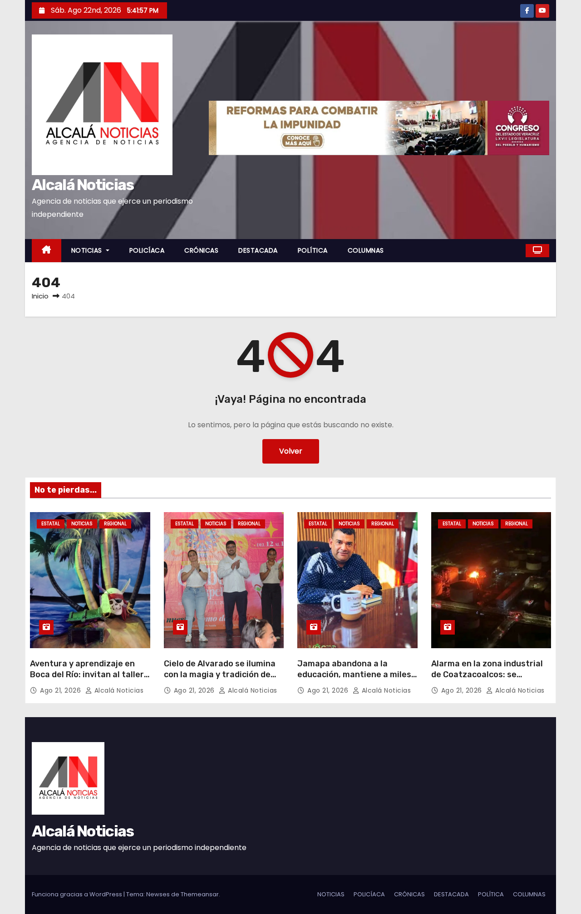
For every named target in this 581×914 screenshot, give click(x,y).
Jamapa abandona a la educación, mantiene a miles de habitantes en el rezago (354, 674)
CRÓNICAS (201, 250)
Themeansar (200, 894)
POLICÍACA (147, 250)
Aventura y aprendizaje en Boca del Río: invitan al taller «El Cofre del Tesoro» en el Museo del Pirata (87, 680)
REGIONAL (115, 523)
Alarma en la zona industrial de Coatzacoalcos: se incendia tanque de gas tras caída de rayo (487, 680)
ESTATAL (50, 523)
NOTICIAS (87, 250)
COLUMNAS (366, 250)
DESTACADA (258, 250)
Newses (158, 894)
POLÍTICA (313, 250)
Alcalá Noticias (83, 185)
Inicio (40, 296)
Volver (290, 451)
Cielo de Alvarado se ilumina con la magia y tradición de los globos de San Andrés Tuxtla (220, 680)
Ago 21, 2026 (61, 690)
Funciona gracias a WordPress (77, 894)
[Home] (46, 250)
